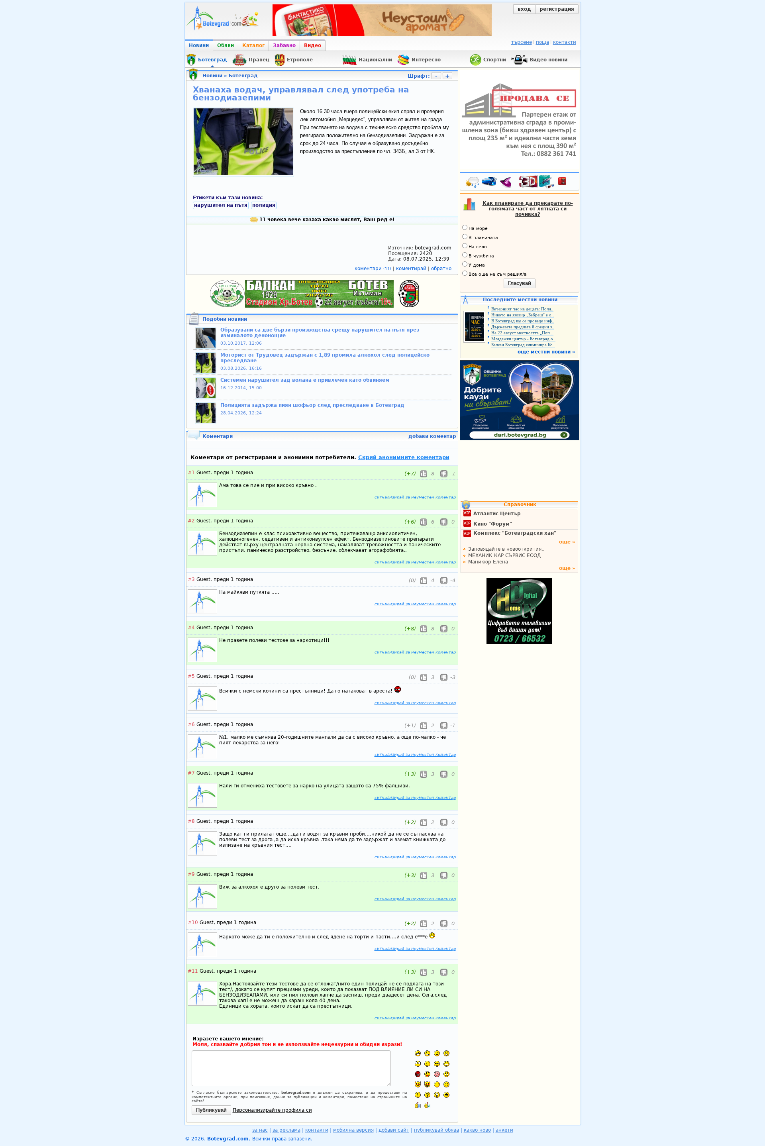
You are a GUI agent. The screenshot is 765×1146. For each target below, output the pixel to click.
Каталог (253, 45)
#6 (191, 724)
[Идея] (437, 1095)
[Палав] (427, 1084)
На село (478, 246)
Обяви (225, 45)
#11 (193, 971)
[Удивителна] (418, 1095)
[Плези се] (427, 1074)
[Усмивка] (427, 1053)
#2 (191, 521)
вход (524, 9)
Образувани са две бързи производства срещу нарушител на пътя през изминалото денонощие (319, 332)
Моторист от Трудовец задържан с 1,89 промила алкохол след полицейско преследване (325, 357)
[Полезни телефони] (566, 183)
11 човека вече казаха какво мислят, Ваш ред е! (326, 219)
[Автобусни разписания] (490, 183)
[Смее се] (446, 1064)
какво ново (477, 1130)
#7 (191, 773)
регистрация (556, 9)
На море (478, 228)
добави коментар (432, 436)
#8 (191, 821)
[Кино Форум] (537, 182)
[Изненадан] (446, 1053)
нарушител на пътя (220, 205)
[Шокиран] (418, 1064)
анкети (504, 1130)
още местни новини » (546, 352)
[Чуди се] (437, 1084)
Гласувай (519, 283)
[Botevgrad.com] (418, 1105)
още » (567, 542)
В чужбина (481, 256)
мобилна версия (353, 1130)
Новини (199, 45)
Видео (312, 45)
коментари (373, 268)
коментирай (412, 268)
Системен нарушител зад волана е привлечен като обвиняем (304, 380)
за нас (260, 1130)
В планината (483, 237)
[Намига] (446, 1084)
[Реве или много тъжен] (446, 1074)
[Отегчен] (437, 1074)
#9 (191, 874)
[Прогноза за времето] (473, 183)
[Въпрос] (427, 1095)
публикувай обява (436, 1130)
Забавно (284, 45)
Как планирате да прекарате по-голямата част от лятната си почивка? (528, 208)
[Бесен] (418, 1074)
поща (542, 42)
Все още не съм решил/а (498, 274)
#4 (191, 627)
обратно (441, 268)
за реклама (286, 1130)
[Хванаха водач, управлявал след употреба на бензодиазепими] (243, 173)
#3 (191, 579)
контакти (564, 42)
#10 (193, 922)
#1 (191, 472)
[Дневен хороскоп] (508, 183)
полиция (263, 205)
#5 (191, 676)
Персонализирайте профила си (272, 1110)
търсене (521, 42)
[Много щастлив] (418, 1053)
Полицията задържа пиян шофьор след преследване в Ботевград (312, 405)
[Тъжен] (437, 1053)
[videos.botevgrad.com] (427, 1105)
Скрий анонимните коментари (403, 457)
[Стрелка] (446, 1095)
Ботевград (243, 75)
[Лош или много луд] (418, 1084)
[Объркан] (427, 1064)
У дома (477, 265)
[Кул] (437, 1064)
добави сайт (394, 1130)
